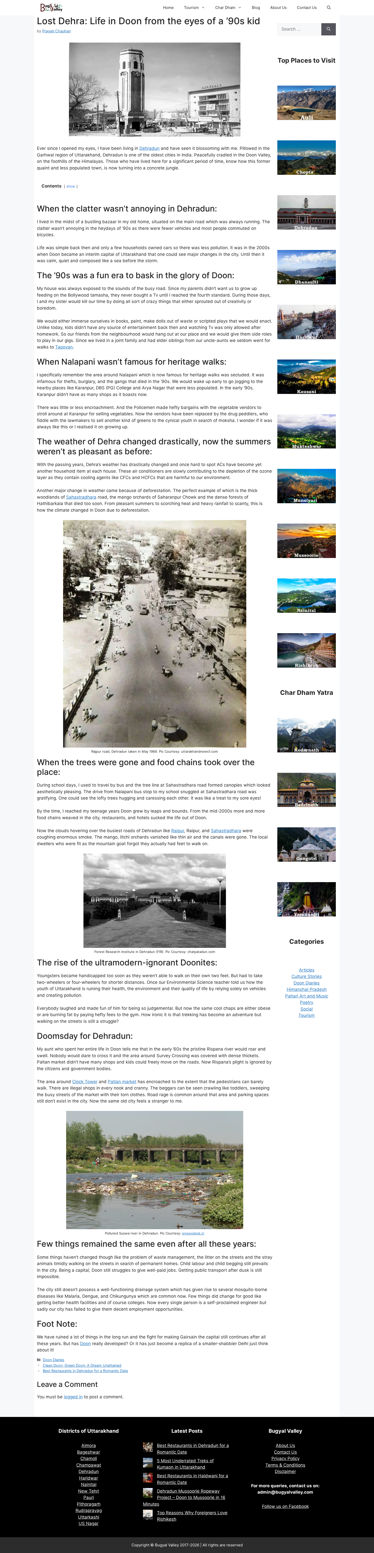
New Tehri (88, 1491)
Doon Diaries (53, 1360)
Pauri (88, 1497)
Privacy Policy (285, 1458)
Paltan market (122, 1081)
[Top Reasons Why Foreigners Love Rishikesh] (148, 1515)
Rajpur (177, 830)
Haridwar (88, 1478)
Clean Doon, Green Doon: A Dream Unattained (82, 1365)
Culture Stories (307, 976)
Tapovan (64, 347)
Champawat (88, 1465)
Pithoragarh (88, 1504)
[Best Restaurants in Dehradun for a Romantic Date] (148, 1448)
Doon (85, 1343)
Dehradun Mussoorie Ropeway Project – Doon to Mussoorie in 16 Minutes (184, 1498)
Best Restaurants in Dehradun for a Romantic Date (85, 1371)
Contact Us (307, 7)
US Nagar (88, 1523)
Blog (256, 7)
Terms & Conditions (285, 1465)
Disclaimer (285, 1471)
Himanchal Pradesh (307, 989)
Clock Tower (84, 1081)
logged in (73, 1396)
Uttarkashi (88, 1517)
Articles (306, 970)
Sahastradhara (81, 497)
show (70, 186)
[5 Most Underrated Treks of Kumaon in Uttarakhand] (148, 1463)
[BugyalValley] (52, 7)
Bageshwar (88, 1452)
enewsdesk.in (193, 1233)
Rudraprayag (89, 1510)
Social (306, 1009)
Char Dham (225, 7)
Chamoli (88, 1458)
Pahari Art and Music (306, 996)
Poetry (306, 1002)
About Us (278, 7)
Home (168, 7)
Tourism (191, 7)
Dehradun (149, 148)
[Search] (328, 29)
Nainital (88, 1484)
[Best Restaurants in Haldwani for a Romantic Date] (148, 1478)
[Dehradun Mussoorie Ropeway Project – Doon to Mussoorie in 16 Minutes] (148, 1494)
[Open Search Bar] (329, 7)
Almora (88, 1445)
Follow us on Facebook (285, 1506)
